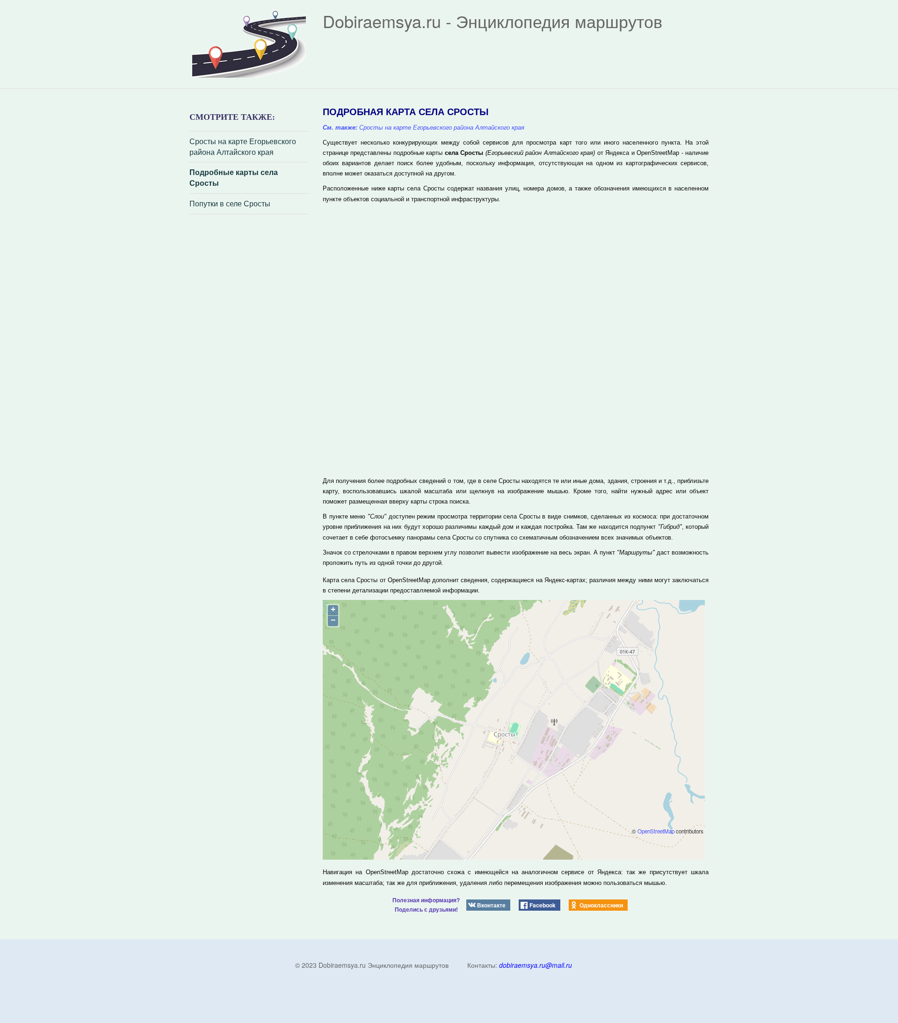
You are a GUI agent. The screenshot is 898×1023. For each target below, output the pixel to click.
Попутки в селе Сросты (229, 203)
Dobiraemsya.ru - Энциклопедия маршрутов (492, 21)
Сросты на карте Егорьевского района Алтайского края (242, 146)
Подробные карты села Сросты (233, 177)
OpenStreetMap (655, 831)
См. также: (340, 127)
